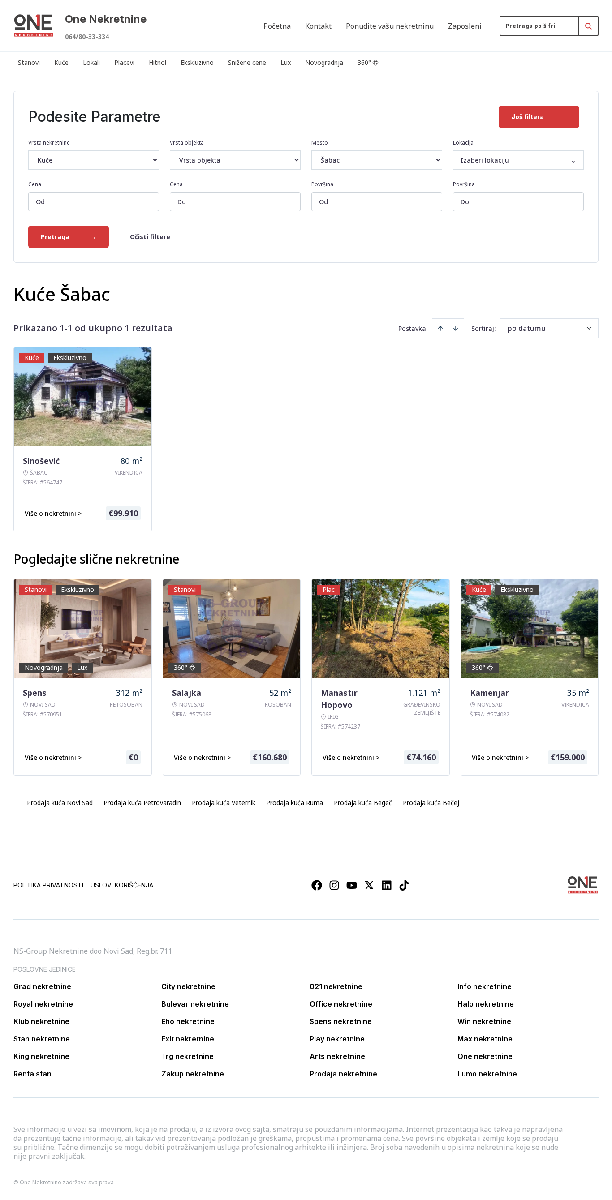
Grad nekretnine (42, 986)
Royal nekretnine (43, 1003)
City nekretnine (188, 986)
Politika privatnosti (48, 885)
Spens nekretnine (341, 1021)
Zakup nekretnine (192, 1073)
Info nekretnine (484, 986)
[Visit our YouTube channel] (351, 885)
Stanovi (29, 62)
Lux (285, 62)
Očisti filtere (150, 236)
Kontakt (318, 26)
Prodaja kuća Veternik (223, 802)
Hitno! (157, 62)
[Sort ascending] (440, 328)
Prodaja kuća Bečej (431, 802)
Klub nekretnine (41, 1021)
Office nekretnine (341, 1003)
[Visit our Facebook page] (316, 885)
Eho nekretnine (188, 1021)
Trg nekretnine (187, 1056)
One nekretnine (485, 1056)
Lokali (91, 62)
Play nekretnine (337, 1038)
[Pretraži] (588, 26)
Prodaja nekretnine (343, 1073)
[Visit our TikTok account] (404, 885)
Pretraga (68, 236)
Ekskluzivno (197, 62)
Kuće (61, 62)
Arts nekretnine (337, 1056)
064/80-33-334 (87, 36)
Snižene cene (247, 62)
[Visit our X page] (369, 885)
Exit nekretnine (187, 1038)
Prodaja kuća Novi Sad (60, 802)
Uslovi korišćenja (122, 885)
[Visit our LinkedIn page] (386, 885)
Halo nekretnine (485, 1003)
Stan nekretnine (41, 1038)
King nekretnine (41, 1056)
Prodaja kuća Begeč (363, 802)
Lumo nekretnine (487, 1073)
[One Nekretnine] (33, 26)
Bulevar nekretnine (195, 1003)
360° (364, 62)
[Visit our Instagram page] (334, 885)
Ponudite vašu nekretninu (390, 26)
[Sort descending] (455, 328)
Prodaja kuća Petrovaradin (142, 802)
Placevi (124, 62)
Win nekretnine (484, 1021)
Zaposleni (465, 26)
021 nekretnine (336, 986)
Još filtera (539, 116)
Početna (277, 26)
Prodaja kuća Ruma (294, 802)
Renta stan (32, 1073)
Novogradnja (324, 62)
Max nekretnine (485, 1038)
